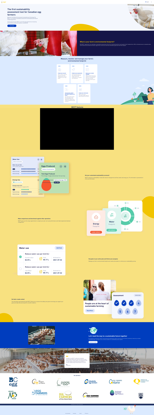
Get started (12, 25)
